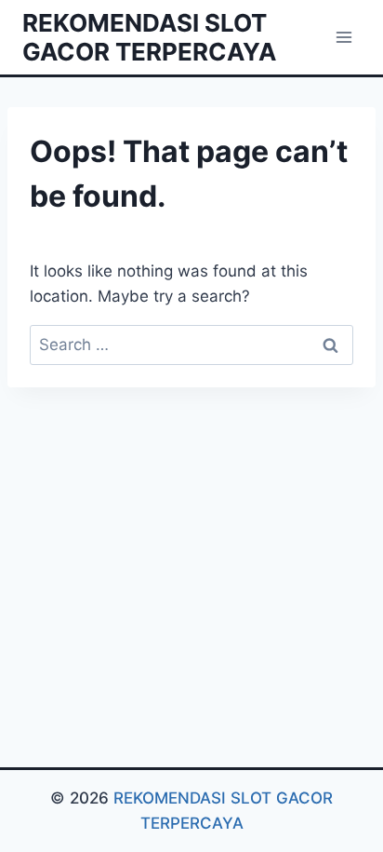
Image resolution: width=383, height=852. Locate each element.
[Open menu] (343, 36)
